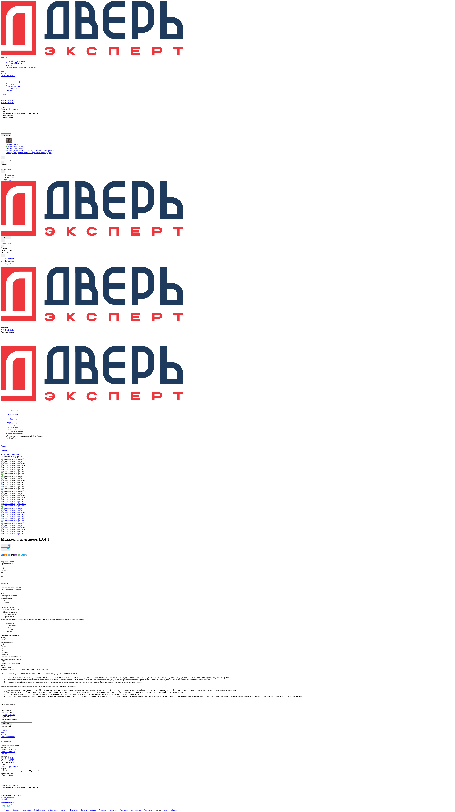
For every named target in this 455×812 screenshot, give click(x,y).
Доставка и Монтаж (14, 63)
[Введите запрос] (3, 171)
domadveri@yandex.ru (9, 109)
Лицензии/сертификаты (15, 82)
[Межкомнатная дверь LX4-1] (13, 497)
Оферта (4, 800)
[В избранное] (6, 545)
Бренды (4, 735)
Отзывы (9, 90)
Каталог (4, 739)
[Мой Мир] (9, 555)
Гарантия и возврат (13, 86)
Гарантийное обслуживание (17, 61)
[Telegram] (25, 555)
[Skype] (22, 555)
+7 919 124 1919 (7, 101)
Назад (13, 425)
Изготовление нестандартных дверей (21, 67)
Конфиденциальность (9, 798)
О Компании (6, 741)
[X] (12, 555)
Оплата (9, 627)
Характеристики (12, 625)
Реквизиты (10, 84)
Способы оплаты (12, 88)
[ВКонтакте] (2, 555)
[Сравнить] (5, 549)
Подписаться (6, 724)
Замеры (9, 65)
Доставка (9, 629)
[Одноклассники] (5, 555)
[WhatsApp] (19, 555)
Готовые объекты (8, 737)
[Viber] (15, 555)
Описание (10, 623)
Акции (4, 732)
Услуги (4, 730)
